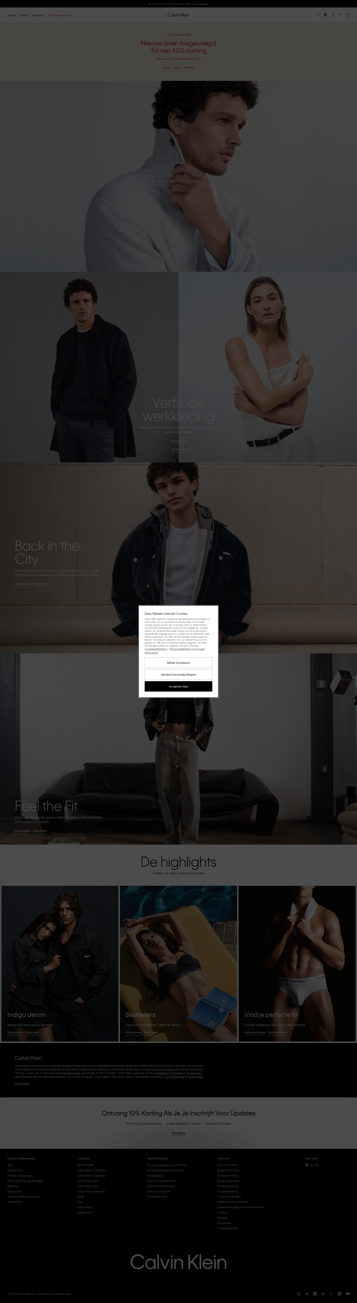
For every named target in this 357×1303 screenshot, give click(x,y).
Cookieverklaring (155, 649)
